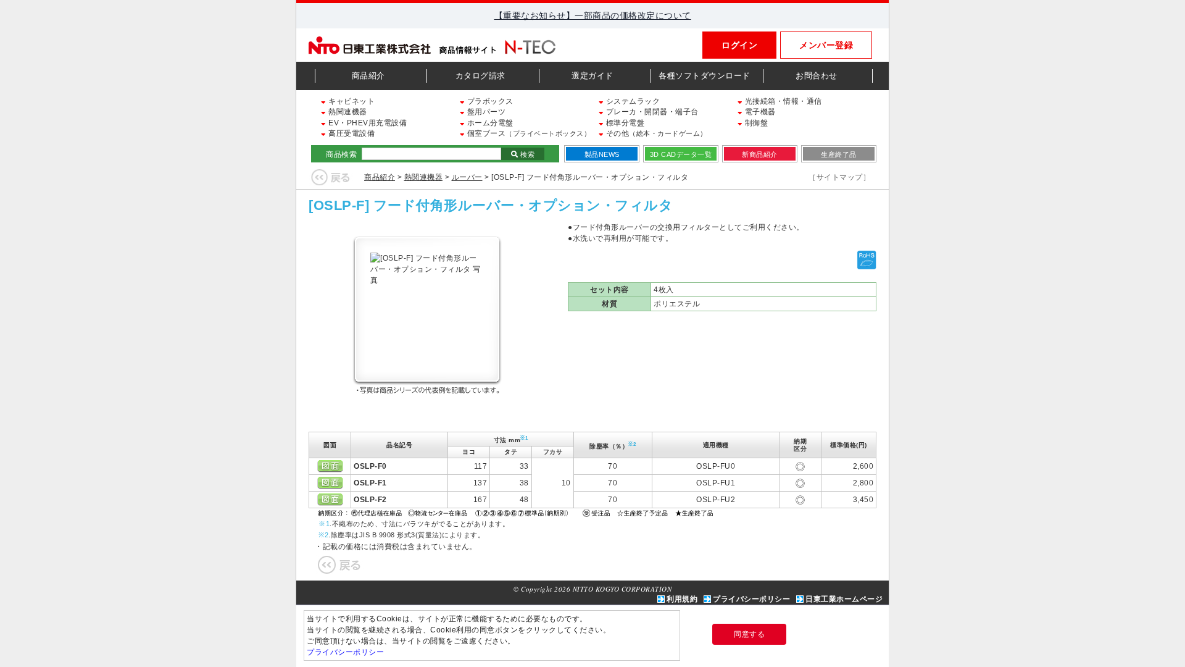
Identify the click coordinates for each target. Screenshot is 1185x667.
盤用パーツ (485, 111)
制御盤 (755, 123)
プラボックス (489, 101)
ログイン (739, 45)
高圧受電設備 (350, 133)
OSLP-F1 (370, 483)
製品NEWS (602, 154)
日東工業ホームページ (844, 599)
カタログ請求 (480, 75)
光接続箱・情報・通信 (782, 101)
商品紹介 (368, 75)
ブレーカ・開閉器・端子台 (651, 111)
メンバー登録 (826, 45)
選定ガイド (592, 75)
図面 (330, 466)
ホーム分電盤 (489, 123)
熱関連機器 (346, 111)
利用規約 (682, 599)
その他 (655, 133)
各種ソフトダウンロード (704, 75)
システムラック (632, 101)
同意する (749, 634)
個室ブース (528, 133)
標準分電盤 (624, 123)
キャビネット (350, 101)
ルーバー (467, 177)
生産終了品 (839, 154)
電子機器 (759, 111)
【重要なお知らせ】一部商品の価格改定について (592, 15)
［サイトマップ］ (839, 177)
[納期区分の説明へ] (517, 512)
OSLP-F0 (370, 466)
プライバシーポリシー (751, 599)
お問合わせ (817, 75)
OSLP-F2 (370, 499)
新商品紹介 (760, 154)
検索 (526, 154)
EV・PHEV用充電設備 (366, 123)
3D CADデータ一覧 (681, 154)
